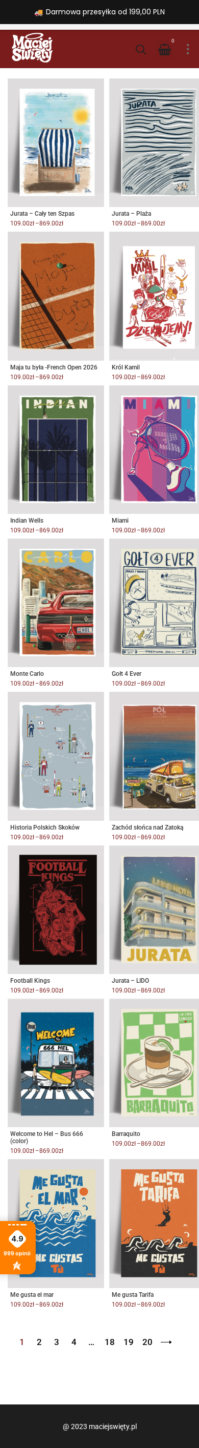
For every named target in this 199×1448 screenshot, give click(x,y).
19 (128, 1342)
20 (147, 1342)
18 (110, 1342)
